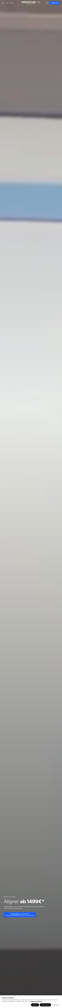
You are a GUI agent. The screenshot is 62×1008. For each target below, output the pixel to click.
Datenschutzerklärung (36, 1001)
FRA (7, 2)
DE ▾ (46, 3)
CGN (3, 2)
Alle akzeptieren (45, 1005)
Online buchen (55, 2)
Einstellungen (55, 1005)
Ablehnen (35, 1005)
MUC (11, 2)
